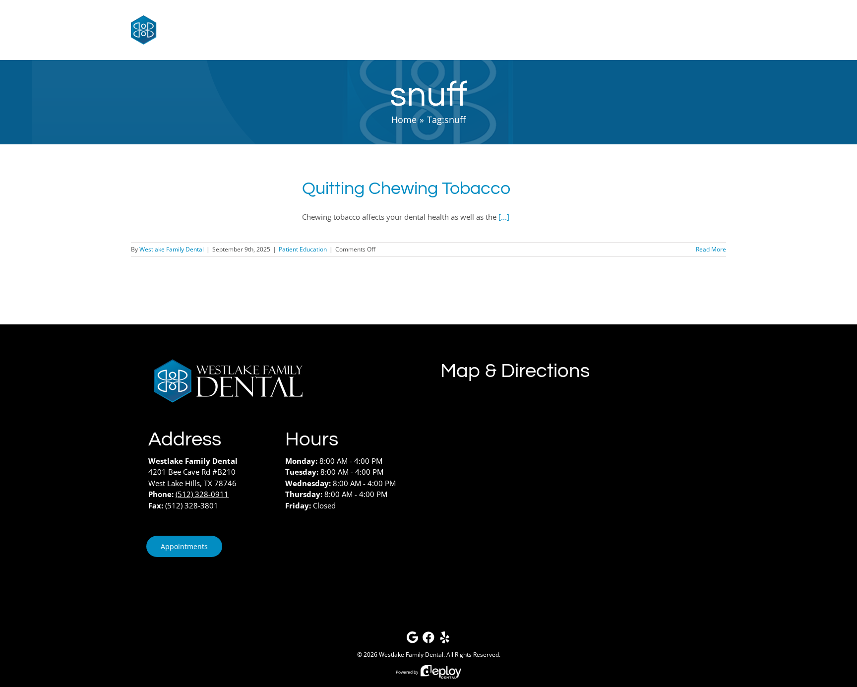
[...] (503, 217)
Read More (711, 249)
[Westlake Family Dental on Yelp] (444, 639)
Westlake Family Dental (171, 249)
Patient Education (303, 249)
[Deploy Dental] (441, 672)
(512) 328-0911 (202, 494)
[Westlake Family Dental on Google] (412, 639)
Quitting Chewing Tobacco (406, 188)
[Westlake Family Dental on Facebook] (428, 639)
